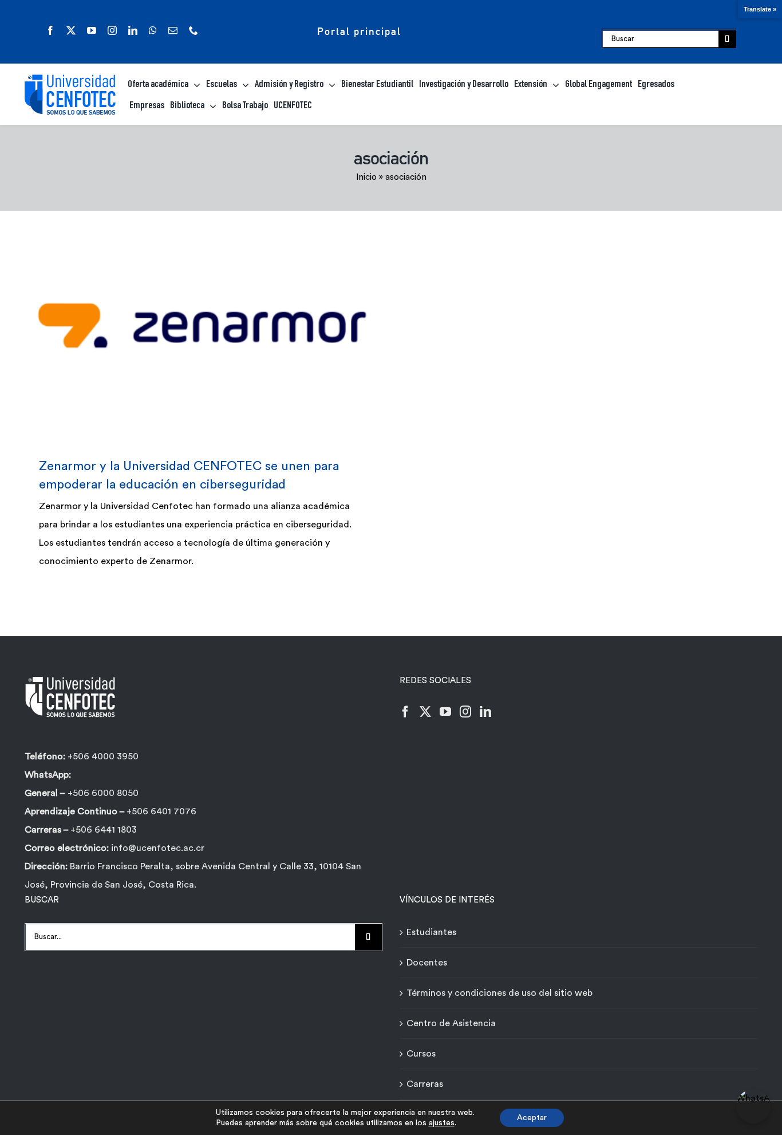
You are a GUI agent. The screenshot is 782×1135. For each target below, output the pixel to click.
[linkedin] (132, 30)
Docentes (426, 962)
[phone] (193, 30)
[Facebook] (405, 712)
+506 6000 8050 (103, 793)
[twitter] (71, 30)
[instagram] (112, 30)
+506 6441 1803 (103, 829)
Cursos (421, 1053)
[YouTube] (445, 712)
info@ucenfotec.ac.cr (157, 848)
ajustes (442, 1123)
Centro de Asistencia (451, 1023)
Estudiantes (431, 932)
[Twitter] (425, 712)
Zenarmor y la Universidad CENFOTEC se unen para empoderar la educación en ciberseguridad (186, 325)
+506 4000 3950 (103, 756)
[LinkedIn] (485, 712)
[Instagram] (465, 712)
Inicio (366, 177)
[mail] (172, 30)
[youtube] (91, 30)
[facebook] (50, 30)
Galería (219, 325)
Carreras (424, 1084)
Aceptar (532, 1118)
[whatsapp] (153, 30)
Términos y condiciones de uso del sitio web (499, 993)
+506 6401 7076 (161, 811)
